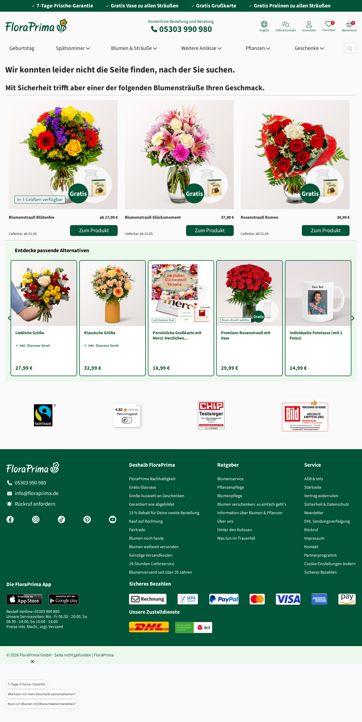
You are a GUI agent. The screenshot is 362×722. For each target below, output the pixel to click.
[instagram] (35, 520)
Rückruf (311, 529)
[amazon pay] (347, 599)
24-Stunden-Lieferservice (151, 563)
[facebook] (10, 520)
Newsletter (314, 512)
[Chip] (211, 415)
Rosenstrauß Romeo (259, 217)
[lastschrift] (188, 599)
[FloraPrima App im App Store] (24, 599)
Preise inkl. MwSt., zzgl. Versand (34, 626)
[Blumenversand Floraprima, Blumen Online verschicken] (36, 32)
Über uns (225, 521)
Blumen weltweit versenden (154, 546)
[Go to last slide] (10, 318)
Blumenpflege (229, 495)
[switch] (127, 420)
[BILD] (305, 415)
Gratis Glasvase (142, 487)
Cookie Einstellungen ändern (330, 563)
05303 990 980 (185, 29)
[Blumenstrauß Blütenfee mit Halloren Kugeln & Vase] (63, 154)
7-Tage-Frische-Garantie (26, 684)
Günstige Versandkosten (151, 555)
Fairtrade (137, 529)
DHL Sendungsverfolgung (327, 521)
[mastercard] (257, 599)
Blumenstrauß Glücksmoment (153, 217)
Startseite (312, 487)
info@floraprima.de (37, 493)
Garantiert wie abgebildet (151, 504)
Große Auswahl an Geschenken (156, 495)
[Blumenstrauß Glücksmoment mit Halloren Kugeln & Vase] (179, 154)
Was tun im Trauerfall (236, 538)
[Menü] (137, 406)
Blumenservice (230, 479)
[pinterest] (87, 520)
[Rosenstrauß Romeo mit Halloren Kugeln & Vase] (295, 154)
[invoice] (147, 599)
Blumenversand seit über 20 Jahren (160, 572)
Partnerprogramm (320, 555)
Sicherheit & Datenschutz (326, 504)
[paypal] (224, 599)
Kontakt (311, 546)
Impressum (314, 538)
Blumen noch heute (146, 538)
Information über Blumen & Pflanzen (249, 512)
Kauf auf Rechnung (146, 521)
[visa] (288, 599)
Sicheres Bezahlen (320, 572)
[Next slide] (352, 318)
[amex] (319, 599)
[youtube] (112, 520)
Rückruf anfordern (35, 504)
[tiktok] (61, 520)
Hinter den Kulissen (234, 529)
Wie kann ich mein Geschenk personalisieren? (42, 694)
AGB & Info (313, 479)
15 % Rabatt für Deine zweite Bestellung (164, 512)
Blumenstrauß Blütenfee (31, 217)
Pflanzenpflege (230, 487)
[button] (25, 669)
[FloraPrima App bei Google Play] (63, 599)
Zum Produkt (94, 230)
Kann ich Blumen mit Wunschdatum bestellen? (42, 704)
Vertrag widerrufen (321, 495)
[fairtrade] (45, 415)
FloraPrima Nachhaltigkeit (152, 479)
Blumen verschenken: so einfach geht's (251, 504)
